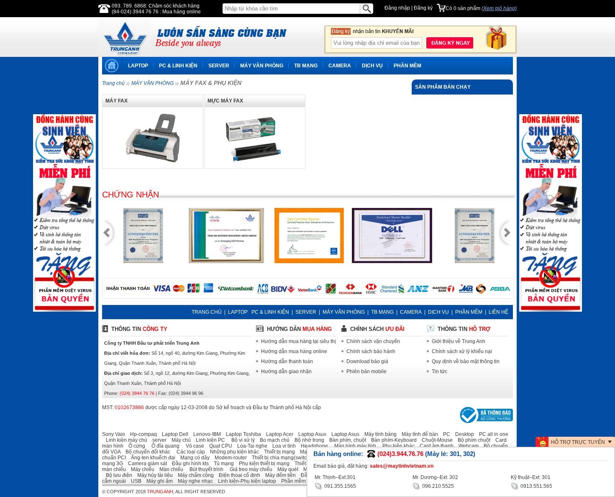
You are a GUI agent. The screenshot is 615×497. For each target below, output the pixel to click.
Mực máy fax (225, 101)
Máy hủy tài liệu (153, 475)
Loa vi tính (282, 446)
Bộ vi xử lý (240, 440)
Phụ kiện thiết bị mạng (262, 463)
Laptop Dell (173, 434)
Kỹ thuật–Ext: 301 (531, 477)
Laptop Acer (277, 434)
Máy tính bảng (379, 434)
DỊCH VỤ (372, 66)
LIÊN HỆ (498, 312)
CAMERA (339, 66)
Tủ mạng (222, 463)
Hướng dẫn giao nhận (286, 371)
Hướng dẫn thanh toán (287, 361)
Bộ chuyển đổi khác (146, 452)
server (158, 440)
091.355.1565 (339, 486)
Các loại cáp (188, 452)
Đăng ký (423, 8)
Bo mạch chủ (273, 440)
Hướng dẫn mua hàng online (294, 351)
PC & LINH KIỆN (178, 66)
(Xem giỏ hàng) (499, 8)
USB (134, 481)
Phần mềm (291, 481)
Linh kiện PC (208, 440)
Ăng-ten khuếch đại (151, 458)
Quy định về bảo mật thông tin (466, 361)
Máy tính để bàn (418, 434)
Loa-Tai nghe (250, 446)
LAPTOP (138, 66)
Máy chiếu (140, 469)
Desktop (462, 434)
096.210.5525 (437, 486)
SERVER (218, 66)
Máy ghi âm (158, 481)
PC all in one (491, 434)
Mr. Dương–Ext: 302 (435, 477)
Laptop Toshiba (241, 434)
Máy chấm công (194, 475)
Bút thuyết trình (203, 469)
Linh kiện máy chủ (124, 440)
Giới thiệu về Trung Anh (458, 341)
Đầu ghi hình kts (188, 463)
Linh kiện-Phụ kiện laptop (245, 481)
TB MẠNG (306, 66)
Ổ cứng (135, 446)
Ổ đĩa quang (162, 446)
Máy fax (116, 101)
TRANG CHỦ (207, 312)
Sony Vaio (113, 434)
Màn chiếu (169, 469)
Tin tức (439, 371)
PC (444, 434)
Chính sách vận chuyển (373, 341)
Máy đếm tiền (278, 475)
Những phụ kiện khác (232, 452)
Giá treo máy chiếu (248, 469)
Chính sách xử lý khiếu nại (462, 351)
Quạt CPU (218, 446)
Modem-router (229, 458)
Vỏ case (192, 446)
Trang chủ (113, 83)
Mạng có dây (193, 458)
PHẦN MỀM (407, 66)
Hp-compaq (141, 434)
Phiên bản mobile (366, 371)
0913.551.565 (535, 486)
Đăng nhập (397, 8)
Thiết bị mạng (277, 452)
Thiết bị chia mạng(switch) (279, 458)
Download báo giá (367, 361)
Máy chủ (179, 440)
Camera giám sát (145, 463)
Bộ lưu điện (117, 475)
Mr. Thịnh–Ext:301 (335, 477)
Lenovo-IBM (205, 434)
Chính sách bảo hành (370, 351)
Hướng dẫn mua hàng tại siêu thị (298, 341)
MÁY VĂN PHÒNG (261, 66)
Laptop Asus (310, 434)
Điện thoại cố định (237, 475)
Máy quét (286, 469)
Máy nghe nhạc (193, 481)
